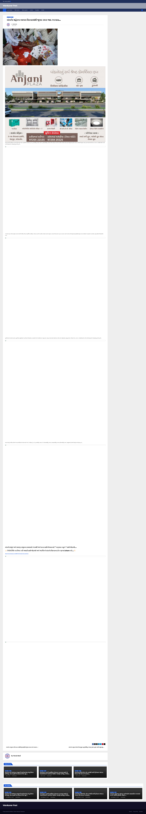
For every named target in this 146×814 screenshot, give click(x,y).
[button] (140, 10)
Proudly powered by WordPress (8, 811)
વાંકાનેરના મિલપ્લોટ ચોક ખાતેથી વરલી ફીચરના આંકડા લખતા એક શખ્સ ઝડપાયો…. (89, 773)
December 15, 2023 (45, 797)
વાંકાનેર (10, 792)
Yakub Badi (14, 24)
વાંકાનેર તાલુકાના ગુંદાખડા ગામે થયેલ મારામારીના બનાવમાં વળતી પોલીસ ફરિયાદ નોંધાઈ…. (125, 794)
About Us (130, 811)
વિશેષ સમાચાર (17, 10)
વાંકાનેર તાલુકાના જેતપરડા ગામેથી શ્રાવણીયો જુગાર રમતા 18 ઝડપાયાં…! (22, 747)
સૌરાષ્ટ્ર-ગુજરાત (25, 10)
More (42, 10)
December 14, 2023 (80, 797)
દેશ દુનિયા (37, 10)
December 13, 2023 (115, 797)
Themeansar (22, 811)
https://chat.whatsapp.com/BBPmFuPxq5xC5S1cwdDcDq (16, 553)
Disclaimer (141, 811)
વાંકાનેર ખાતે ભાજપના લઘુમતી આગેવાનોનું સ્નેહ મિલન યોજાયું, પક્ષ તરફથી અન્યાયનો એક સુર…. (19, 773)
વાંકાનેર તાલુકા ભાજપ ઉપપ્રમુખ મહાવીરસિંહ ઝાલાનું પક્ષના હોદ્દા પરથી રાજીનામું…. (87, 747)
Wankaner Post (10, 5)
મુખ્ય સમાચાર (9, 10)
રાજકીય (31, 10)
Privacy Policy (135, 811)
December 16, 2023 (10, 797)
